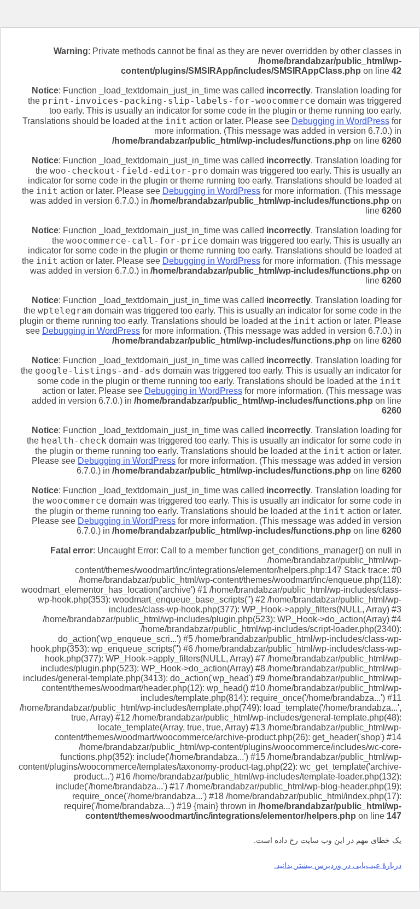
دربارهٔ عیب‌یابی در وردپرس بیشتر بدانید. (337, 865)
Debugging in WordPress (340, 121)
